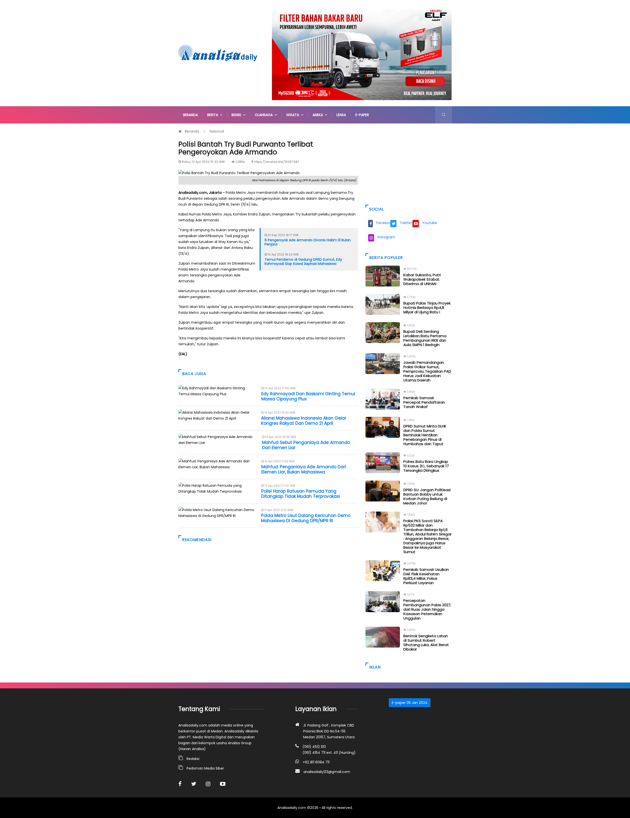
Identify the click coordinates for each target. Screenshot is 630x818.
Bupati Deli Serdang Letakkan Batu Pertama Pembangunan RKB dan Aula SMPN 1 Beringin (424, 338)
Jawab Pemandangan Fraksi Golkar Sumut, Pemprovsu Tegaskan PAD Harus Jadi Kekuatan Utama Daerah (427, 371)
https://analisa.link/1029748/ (276, 161)
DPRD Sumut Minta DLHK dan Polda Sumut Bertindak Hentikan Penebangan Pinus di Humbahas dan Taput (424, 435)
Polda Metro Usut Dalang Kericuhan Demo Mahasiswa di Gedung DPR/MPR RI (305, 518)
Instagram (382, 237)
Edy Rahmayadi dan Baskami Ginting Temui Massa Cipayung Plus (308, 396)
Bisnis (237, 114)
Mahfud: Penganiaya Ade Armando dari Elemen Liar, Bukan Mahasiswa (303, 469)
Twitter (404, 222)
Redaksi (193, 758)
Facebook (381, 222)
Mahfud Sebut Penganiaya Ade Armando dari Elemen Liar (306, 444)
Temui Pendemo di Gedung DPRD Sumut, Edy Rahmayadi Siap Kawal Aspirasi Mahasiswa (303, 261)
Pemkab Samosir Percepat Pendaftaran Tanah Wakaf (424, 402)
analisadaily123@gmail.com (326, 771)
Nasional (217, 131)
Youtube (426, 222)
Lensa (341, 114)
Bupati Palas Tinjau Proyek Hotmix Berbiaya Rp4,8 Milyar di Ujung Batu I (427, 308)
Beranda (190, 114)
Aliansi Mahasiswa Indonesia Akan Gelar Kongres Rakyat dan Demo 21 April (303, 420)
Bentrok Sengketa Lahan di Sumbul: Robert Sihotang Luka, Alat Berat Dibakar (426, 642)
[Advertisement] (408, 162)
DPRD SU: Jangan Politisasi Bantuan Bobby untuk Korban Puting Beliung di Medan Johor (427, 496)
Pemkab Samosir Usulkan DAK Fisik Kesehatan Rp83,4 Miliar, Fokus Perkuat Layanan (426, 576)
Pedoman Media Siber (205, 768)
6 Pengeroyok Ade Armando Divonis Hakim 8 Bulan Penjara (308, 242)
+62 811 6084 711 (316, 762)
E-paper (362, 114)
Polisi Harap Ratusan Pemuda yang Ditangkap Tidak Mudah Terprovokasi (300, 493)
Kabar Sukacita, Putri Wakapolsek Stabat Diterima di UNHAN (422, 279)
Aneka (319, 114)
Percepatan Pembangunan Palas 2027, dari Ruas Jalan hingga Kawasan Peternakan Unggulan (427, 609)
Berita (213, 114)
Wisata (293, 114)
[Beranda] (217, 52)
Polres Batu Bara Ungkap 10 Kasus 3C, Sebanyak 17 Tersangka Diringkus (426, 466)
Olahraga (265, 114)
